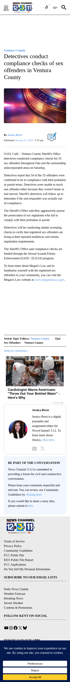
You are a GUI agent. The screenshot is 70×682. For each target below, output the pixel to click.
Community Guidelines (18, 550)
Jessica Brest (15, 134)
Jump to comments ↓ (16, 350)
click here (48, 439)
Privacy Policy (13, 546)
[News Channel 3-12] (27, 7)
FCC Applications (15, 564)
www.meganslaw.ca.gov (49, 279)
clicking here (34, 494)
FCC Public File (14, 555)
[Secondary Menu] (9, 7)
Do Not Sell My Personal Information (27, 569)
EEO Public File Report (18, 560)
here (30, 505)
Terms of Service (14, 541)
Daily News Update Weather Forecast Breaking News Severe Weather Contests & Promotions (18, 598)
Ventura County (40, 338)
